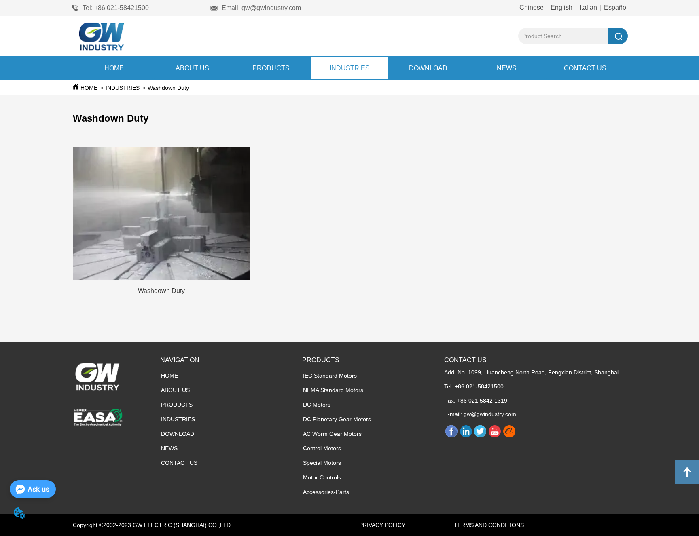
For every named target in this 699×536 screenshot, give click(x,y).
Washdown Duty (168, 87)
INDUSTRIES (350, 68)
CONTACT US (585, 68)
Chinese (532, 7)
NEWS (507, 68)
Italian (588, 7)
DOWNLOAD (428, 68)
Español (615, 7)
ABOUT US (192, 68)
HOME (114, 68)
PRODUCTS (271, 68)
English (561, 7)
